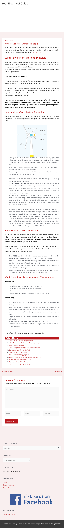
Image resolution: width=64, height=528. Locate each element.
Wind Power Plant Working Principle (21, 340)
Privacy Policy (17, 524)
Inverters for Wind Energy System (20, 364)
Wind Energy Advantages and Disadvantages (24, 347)
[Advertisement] (32, 19)
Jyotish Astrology (9, 514)
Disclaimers (7, 524)
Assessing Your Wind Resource (19, 362)
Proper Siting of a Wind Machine (20, 359)
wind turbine (37, 52)
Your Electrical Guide (15, 3)
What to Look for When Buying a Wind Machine (25, 357)
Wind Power (9, 41)
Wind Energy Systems (16, 345)
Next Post (58, 371)
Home (5, 482)
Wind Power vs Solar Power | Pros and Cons (24, 343)
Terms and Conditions (30, 524)
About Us (6, 488)
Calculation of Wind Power (18, 352)
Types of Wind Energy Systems (19, 355)
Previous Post (7, 371)
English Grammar (9, 485)
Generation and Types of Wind (19, 350)
